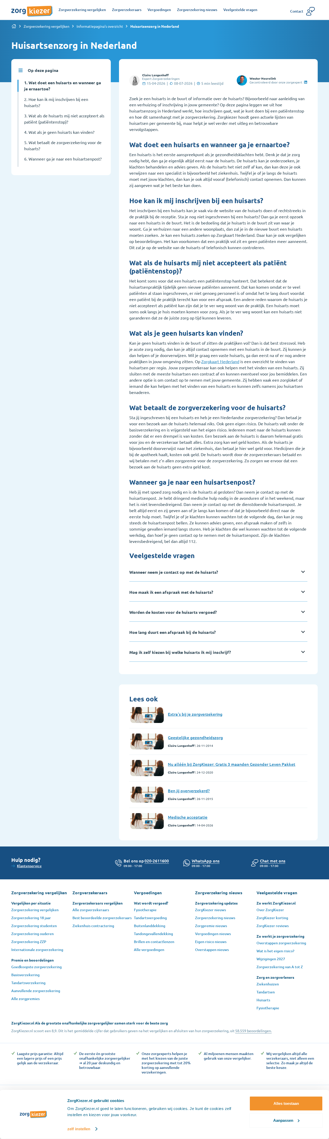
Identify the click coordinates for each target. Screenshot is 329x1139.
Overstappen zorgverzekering (281, 942)
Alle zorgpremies (25, 998)
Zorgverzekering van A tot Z (280, 966)
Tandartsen (266, 992)
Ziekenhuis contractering (93, 925)
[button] (272, 861)
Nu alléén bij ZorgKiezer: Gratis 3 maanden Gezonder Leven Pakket (231, 764)
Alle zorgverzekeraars (90, 909)
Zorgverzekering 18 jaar (31, 917)
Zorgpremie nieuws (211, 925)
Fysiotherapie (145, 909)
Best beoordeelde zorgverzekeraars (102, 917)
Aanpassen (283, 1120)
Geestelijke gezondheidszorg (195, 737)
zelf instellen (78, 1129)
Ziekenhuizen (268, 984)
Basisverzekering (25, 974)
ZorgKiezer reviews (273, 925)
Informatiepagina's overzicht (100, 26)
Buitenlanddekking (149, 925)
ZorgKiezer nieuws (210, 909)
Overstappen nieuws (212, 949)
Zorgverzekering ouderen (32, 933)
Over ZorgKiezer (270, 909)
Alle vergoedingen (149, 949)
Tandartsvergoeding (150, 917)
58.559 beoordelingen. (253, 1030)
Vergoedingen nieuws (213, 933)
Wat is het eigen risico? (275, 950)
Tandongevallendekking (153, 933)
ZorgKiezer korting (272, 917)
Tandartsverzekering (28, 982)
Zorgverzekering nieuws (215, 917)
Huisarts (263, 999)
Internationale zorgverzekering (37, 949)
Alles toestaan (286, 1103)
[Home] (13, 26)
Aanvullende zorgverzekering (35, 990)
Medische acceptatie (187, 817)
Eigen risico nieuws (210, 941)
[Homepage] (31, 8)
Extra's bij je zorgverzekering (195, 714)
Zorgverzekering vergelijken (46, 26)
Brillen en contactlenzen (154, 941)
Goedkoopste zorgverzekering (36, 966)
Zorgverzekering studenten (34, 925)
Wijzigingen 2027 (271, 958)
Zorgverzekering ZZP (28, 941)
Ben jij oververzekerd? (189, 790)
